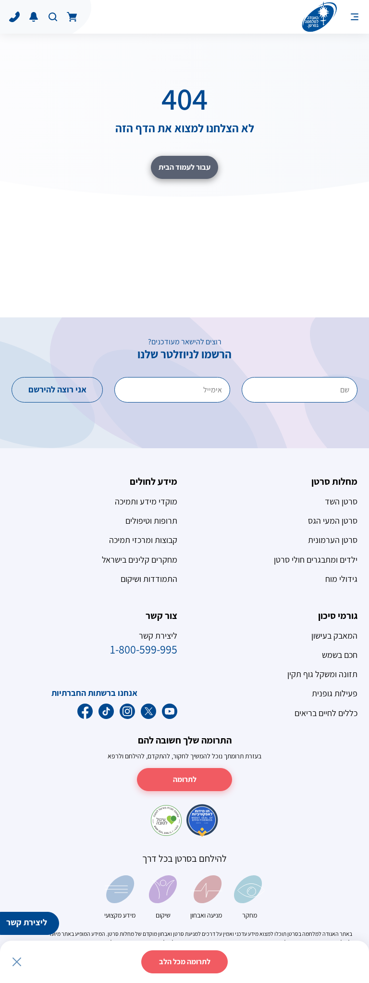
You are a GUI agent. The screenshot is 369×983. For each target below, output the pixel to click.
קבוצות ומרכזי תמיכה (143, 539)
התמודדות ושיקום (149, 578)
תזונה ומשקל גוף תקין (322, 674)
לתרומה (185, 779)
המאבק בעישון (334, 635)
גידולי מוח (341, 578)
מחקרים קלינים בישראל (139, 559)
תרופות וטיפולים (151, 520)
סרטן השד (341, 501)
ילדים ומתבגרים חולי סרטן (315, 559)
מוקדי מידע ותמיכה (146, 501)
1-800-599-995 (143, 649)
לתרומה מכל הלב (184, 962)
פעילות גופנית (334, 693)
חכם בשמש (339, 654)
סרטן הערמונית (332, 539)
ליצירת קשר (26, 922)
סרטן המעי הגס (332, 520)
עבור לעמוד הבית (184, 167)
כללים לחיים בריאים (326, 712)
